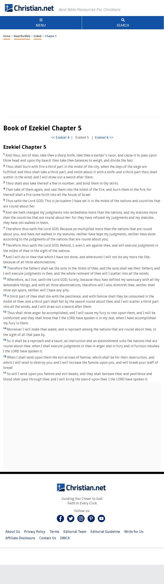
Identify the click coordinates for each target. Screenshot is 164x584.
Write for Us (133, 532)
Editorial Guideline (105, 532)
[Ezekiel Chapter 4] (60, 138)
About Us (12, 532)
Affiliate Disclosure (20, 538)
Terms (54, 532)
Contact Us (47, 538)
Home (6, 36)
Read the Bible (22, 36)
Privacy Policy (34, 532)
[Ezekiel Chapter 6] (104, 138)
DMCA (65, 538)
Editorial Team (74, 532)
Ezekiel (37, 36)
